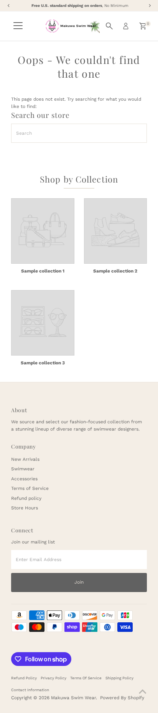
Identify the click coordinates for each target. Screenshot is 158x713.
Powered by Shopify (122, 697)
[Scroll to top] (142, 692)
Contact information (30, 690)
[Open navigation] (18, 26)
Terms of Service (30, 488)
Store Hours (24, 508)
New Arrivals (25, 459)
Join (79, 582)
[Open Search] (109, 26)
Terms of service (86, 678)
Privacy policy (53, 678)
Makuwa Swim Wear (73, 697)
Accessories (24, 478)
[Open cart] (143, 26)
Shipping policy (119, 678)
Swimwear (23, 469)
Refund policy (26, 498)
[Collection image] (43, 231)
